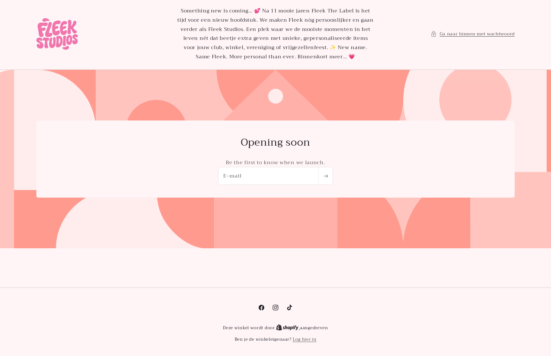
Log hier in (305, 339)
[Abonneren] (326, 176)
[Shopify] (288, 327)
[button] (473, 34)
